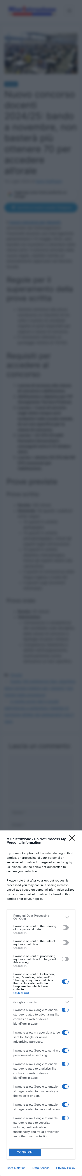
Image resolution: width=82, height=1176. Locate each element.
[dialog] (41, 1003)
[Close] (73, 839)
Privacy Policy (65, 1167)
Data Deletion (16, 1167)
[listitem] (41, 917)
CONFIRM (25, 1152)
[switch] (65, 927)
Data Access (40, 1167)
